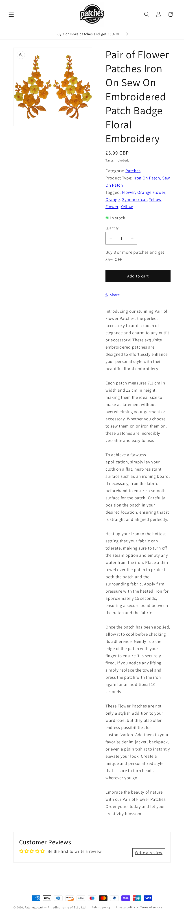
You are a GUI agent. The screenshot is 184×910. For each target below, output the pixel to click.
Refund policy (101, 907)
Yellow (127, 206)
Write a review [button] (148, 852)
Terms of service (151, 907)
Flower (128, 192)
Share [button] (115, 294)
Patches (132, 171)
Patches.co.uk (34, 907)
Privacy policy (125, 907)
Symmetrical (134, 199)
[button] (11, 14)
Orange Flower (151, 192)
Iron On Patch (147, 178)
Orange (112, 199)
